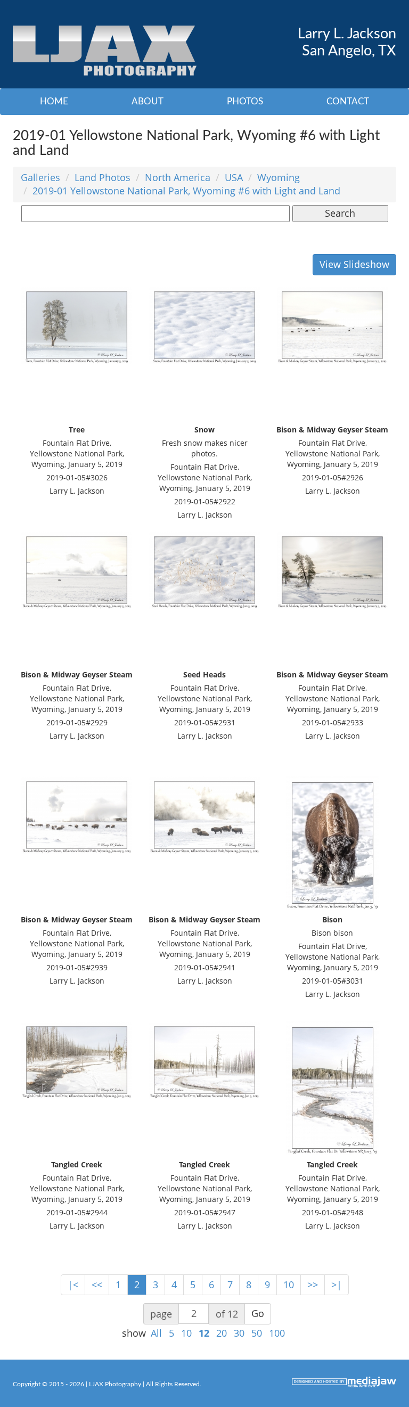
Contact (347, 101)
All (156, 1333)
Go (257, 1313)
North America (177, 177)
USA (234, 177)
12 (204, 1333)
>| (336, 1284)
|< (73, 1284)
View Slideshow (354, 264)
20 (221, 1333)
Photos (245, 101)
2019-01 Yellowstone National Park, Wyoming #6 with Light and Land (186, 190)
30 (239, 1333)
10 (288, 1284)
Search (340, 213)
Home (54, 101)
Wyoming (278, 177)
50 (256, 1333)
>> (312, 1284)
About (147, 101)
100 (277, 1333)
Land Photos (102, 177)
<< (97, 1284)
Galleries (40, 177)
